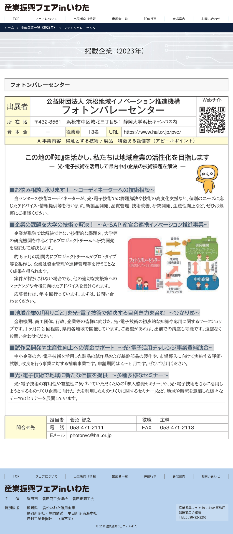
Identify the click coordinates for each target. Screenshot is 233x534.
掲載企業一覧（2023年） (39, 27)
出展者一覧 (120, 18)
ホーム (9, 27)
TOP (16, 18)
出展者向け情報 (84, 18)
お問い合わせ (210, 18)
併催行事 (150, 18)
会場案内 (178, 18)
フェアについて (46, 18)
